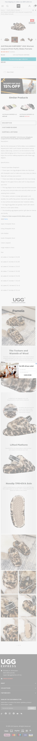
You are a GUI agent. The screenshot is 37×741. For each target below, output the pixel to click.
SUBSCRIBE (28, 375)
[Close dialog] (36, 363)
